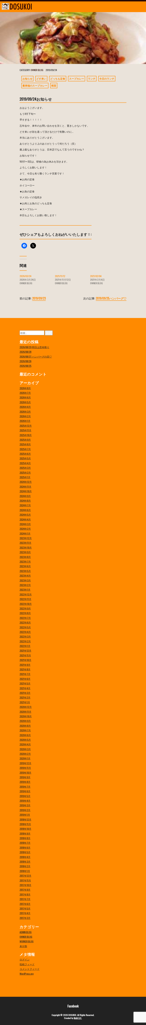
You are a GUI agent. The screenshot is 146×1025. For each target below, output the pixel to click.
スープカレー (76, 78)
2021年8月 (25, 669)
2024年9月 (25, 496)
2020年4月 (25, 744)
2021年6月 (25, 679)
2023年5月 (25, 571)
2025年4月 (25, 463)
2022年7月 (25, 618)
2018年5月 (25, 852)
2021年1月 (25, 702)
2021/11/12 (60, 276)
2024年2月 (25, 528)
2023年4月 (25, 575)
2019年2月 (25, 810)
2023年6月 (25, 566)
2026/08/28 (25, 352)
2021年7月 (25, 674)
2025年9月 (25, 439)
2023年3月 (25, 580)
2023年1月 (25, 589)
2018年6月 (25, 847)
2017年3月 (25, 918)
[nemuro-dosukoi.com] (55, 6)
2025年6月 (25, 453)
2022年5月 (25, 627)
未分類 (23, 946)
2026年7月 (25, 393)
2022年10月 (26, 604)
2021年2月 (25, 697)
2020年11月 (25, 711)
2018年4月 (25, 857)
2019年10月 (25, 772)
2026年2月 (25, 416)
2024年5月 (25, 514)
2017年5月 (25, 908)
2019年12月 (25, 763)
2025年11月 (25, 430)
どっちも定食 (57, 78)
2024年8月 (25, 500)
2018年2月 (25, 866)
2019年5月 (25, 796)
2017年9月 (25, 889)
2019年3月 (25, 805)
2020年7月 (25, 730)
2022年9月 (25, 608)
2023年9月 (25, 552)
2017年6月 (25, 904)
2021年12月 (25, 650)
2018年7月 (25, 843)
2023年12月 (26, 538)
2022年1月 (25, 646)
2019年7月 (25, 786)
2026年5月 (25, 402)
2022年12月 (26, 594)
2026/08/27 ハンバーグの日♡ (36, 356)
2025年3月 (25, 468)
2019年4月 (25, 800)
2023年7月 (25, 561)
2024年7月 (25, 505)
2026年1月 (25, 421)
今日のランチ (106, 78)
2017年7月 (25, 899)
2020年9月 (25, 721)
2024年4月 (25, 519)
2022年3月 (25, 636)
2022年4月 (25, 632)
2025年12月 (26, 425)
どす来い (41, 78)
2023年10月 (26, 547)
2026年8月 (25, 388)
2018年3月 (25, 861)
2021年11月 (25, 655)
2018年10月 (25, 828)
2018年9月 (25, 833)
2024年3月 (25, 524)
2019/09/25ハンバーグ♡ (111, 298)
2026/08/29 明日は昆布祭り (34, 347)
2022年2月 (25, 641)
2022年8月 (25, 613)
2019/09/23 (39, 298)
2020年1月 (25, 758)
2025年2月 (25, 472)
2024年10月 (26, 491)
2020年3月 (25, 749)
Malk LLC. (78, 1017)
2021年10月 (25, 660)
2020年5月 (25, 739)
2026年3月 (25, 411)
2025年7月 (25, 449)
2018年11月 (25, 824)
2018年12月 (25, 819)
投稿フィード (27, 964)
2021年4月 (25, 688)
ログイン (25, 959)
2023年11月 (25, 542)
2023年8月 (25, 557)
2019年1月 (25, 814)
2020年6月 (25, 735)
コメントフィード (30, 969)
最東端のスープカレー (34, 85)
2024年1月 (25, 533)
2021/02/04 (95, 276)
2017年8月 (25, 894)
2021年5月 (25, 683)
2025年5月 (25, 458)
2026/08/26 (25, 361)
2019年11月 (25, 768)
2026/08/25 (25, 366)
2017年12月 (25, 875)
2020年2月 (25, 754)
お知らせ (27, 78)
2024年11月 (25, 486)
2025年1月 (25, 477)
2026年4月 (25, 407)
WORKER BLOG (26, 941)
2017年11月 (25, 880)
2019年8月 (25, 782)
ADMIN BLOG (26, 932)
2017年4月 (25, 913)
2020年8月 (25, 725)
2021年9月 (25, 665)
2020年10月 (26, 716)
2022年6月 (25, 622)
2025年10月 (26, 435)
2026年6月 (25, 397)
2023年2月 (25, 585)
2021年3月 (25, 693)
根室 (53, 85)
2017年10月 (25, 885)
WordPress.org (27, 973)
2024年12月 (26, 482)
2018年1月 (25, 871)
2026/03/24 (25, 276)
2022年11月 (25, 599)
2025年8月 (25, 444)
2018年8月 (25, 838)
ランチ (91, 78)
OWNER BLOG (37, 70)
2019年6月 (25, 791)
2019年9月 (25, 777)
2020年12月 (26, 707)
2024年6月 (25, 510)
